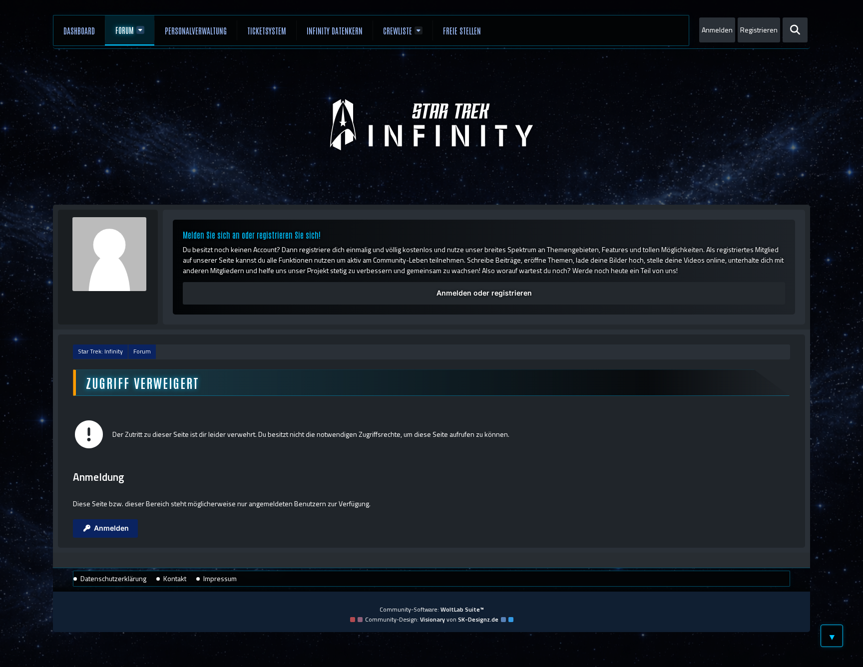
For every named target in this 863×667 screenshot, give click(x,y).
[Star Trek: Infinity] (431, 125)
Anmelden (717, 29)
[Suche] (795, 29)
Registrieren (759, 29)
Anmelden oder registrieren (484, 293)
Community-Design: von (431, 619)
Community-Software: (432, 609)
